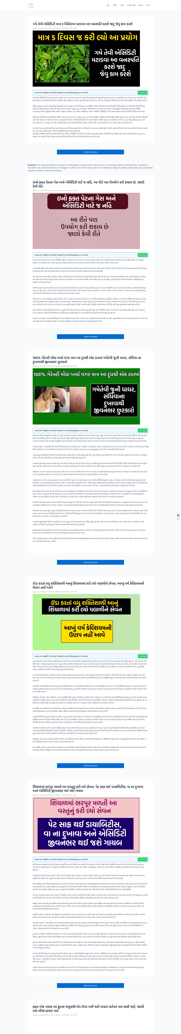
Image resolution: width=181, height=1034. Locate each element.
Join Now (142, 93)
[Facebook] (178, 515)
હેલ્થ (122, 5)
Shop (141, 5)
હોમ (108, 5)
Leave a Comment (40, 28)
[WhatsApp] (178, 519)
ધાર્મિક (115, 5)
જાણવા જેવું (131, 5)
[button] (151, 5)
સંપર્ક (148, 5)
